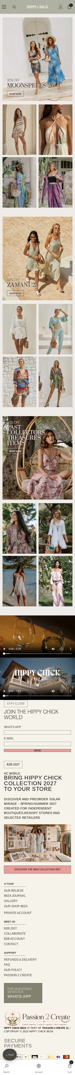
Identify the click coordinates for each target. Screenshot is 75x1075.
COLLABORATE (15, 933)
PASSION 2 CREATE (18, 975)
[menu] (4, 7)
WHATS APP (12, 727)
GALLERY (11, 901)
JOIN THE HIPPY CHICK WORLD (31, 714)
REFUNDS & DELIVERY (20, 959)
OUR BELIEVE (14, 890)
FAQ (7, 964)
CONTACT (11, 944)
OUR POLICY (13, 969)
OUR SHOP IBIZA (16, 906)
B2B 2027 (13, 764)
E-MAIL (9, 738)
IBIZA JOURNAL (15, 895)
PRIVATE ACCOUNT (18, 912)
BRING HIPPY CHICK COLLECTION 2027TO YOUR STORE (33, 783)
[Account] (61, 7)
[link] (6, 1067)
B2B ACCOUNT (14, 938)
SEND (37, 750)
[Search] (14, 7)
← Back (10, 1054)
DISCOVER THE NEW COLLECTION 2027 (37, 869)
